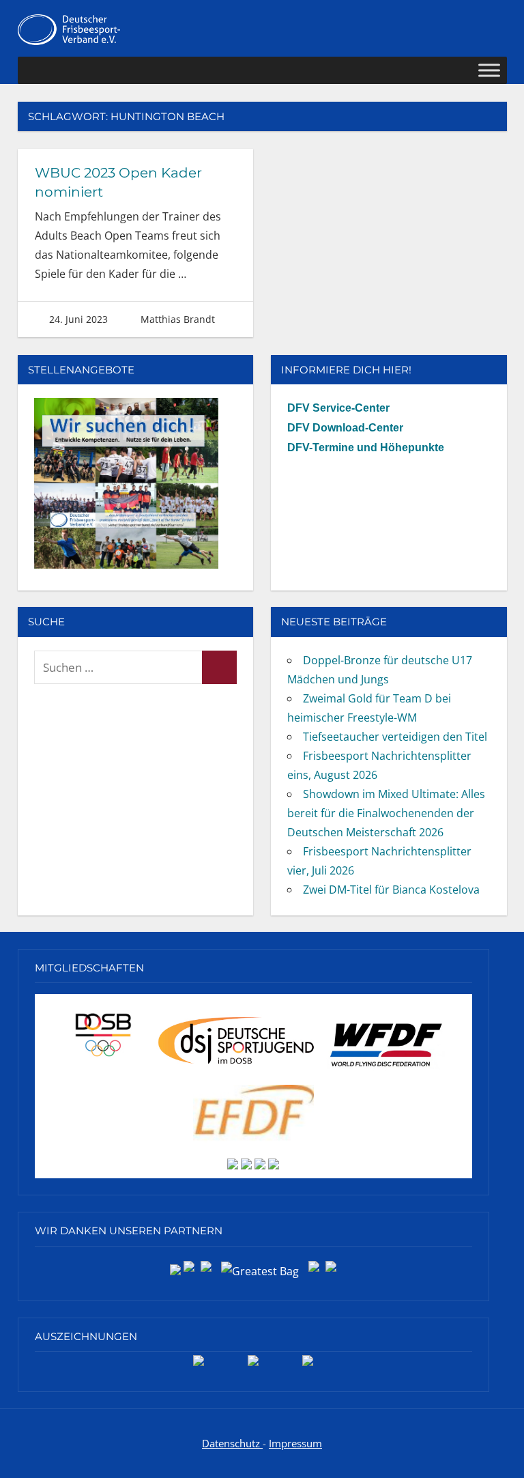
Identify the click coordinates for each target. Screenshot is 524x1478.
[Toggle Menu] (489, 70)
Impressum (295, 1443)
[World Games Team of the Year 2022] (253, 1365)
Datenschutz (232, 1443)
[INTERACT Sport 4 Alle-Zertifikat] (198, 1365)
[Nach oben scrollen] (499, 1453)
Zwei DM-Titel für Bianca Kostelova (391, 889)
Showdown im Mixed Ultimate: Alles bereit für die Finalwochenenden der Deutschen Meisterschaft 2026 (386, 813)
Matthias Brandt (178, 319)
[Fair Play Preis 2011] (308, 1365)
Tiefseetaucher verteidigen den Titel (395, 736)
